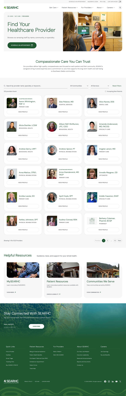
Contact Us (80, 365)
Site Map (37, 381)
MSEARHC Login (93, 1)
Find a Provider (10, 351)
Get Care (52, 8)
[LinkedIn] (113, 381)
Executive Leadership (83, 355)
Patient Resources (69, 8)
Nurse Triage (9, 358)
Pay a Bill (103, 1)
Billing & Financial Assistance (37, 351)
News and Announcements (84, 358)
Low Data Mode (46, 381)
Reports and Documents (83, 361)
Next (119, 240)
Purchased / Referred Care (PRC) (39, 358)
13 (115, 240)
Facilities (8, 355)
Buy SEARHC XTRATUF (12, 365)
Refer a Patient (57, 351)
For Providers (86, 8)
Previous (97, 240)
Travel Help (33, 368)
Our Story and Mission (83, 351)
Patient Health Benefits (36, 355)
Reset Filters (117, 86)
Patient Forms (33, 365)
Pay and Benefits (105, 355)
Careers (110, 8)
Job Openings (104, 351)
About (99, 8)
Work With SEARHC (58, 355)
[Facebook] (105, 381)
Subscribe (36, 326)
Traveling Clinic (10, 361)
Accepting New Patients (114, 91)
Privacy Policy (28, 381)
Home (11, 16)
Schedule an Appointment (77, 1)
